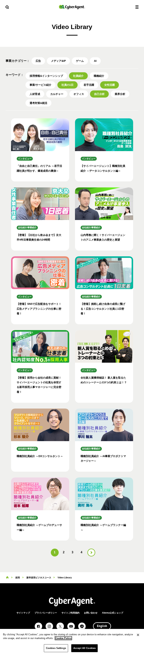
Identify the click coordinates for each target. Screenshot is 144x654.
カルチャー (56, 93)
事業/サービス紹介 (40, 84)
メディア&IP (58, 60)
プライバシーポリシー (45, 612)
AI (95, 60)
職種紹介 (99, 75)
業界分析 (120, 93)
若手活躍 (89, 84)
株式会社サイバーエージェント (72, 7)
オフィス (79, 93)
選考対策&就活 (38, 102)
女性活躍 (109, 84)
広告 (38, 60)
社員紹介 (78, 75)
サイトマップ (23, 612)
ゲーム (80, 60)
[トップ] (7, 577)
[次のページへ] (91, 552)
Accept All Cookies (84, 648)
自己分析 (99, 93)
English (102, 626)
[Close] (138, 635)
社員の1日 (68, 84)
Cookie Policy (63, 638)
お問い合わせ (91, 612)
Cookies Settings (56, 648)
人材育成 (35, 93)
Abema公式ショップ (112, 612)
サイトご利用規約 (71, 612)
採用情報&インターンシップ (46, 75)
